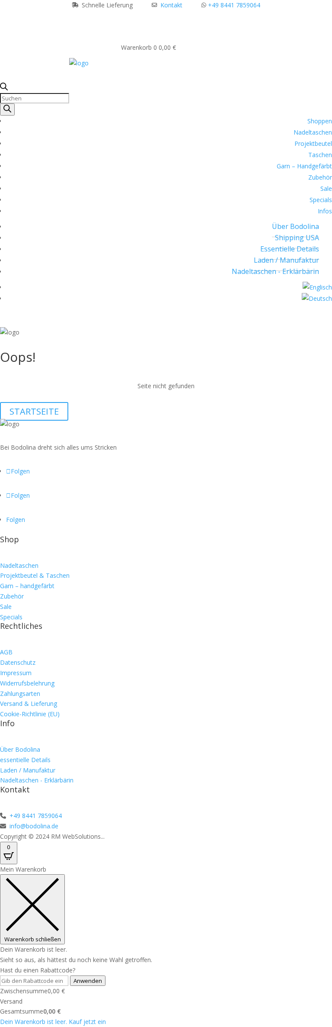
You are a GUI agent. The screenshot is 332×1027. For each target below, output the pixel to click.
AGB (6, 652)
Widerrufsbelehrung (27, 683)
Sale (326, 188)
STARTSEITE (34, 411)
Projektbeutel (313, 143)
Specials (321, 200)
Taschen (320, 155)
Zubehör (320, 177)
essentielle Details (25, 760)
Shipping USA (297, 237)
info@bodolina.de (33, 826)
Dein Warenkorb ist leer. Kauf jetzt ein (53, 1021)
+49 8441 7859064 (234, 5)
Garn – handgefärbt (27, 586)
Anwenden (87, 981)
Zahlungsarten (20, 693)
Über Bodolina (295, 226)
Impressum (16, 673)
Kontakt (171, 5)
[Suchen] (7, 109)
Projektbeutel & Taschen (35, 575)
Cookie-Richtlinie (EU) (30, 714)
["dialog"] (166, 945)
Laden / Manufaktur (286, 260)
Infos (325, 211)
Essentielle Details (289, 249)
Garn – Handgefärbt (304, 166)
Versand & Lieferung (28, 703)
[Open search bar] (4, 88)
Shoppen (319, 121)
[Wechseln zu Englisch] (317, 287)
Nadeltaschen (313, 132)
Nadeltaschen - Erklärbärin (275, 271)
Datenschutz (17, 662)
